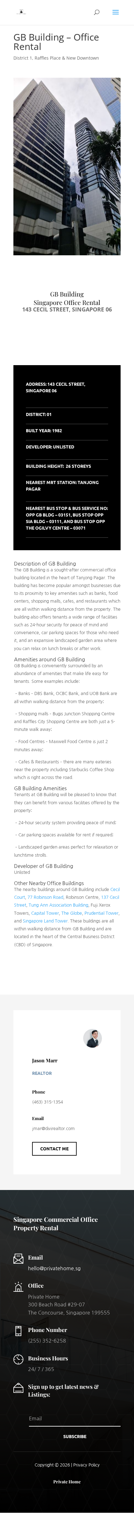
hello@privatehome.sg (54, 1268)
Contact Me (54, 1148)
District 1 (22, 58)
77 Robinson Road (45, 897)
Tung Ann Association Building (58, 905)
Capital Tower (45, 913)
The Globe (71, 913)
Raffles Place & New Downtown (67, 58)
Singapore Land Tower (45, 921)
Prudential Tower (101, 913)
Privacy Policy (86, 1465)
